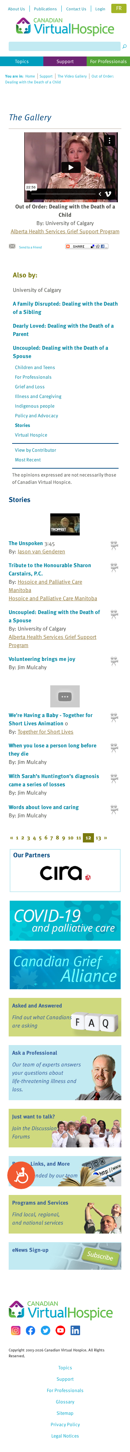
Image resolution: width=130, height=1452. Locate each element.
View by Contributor (35, 449)
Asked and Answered (37, 1005)
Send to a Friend (30, 247)
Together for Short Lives (45, 731)
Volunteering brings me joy (42, 659)
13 (98, 837)
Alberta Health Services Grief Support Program (65, 231)
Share (87, 246)
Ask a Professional (34, 1053)
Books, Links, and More (41, 1163)
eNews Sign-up (30, 1250)
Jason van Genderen (41, 551)
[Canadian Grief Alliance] (65, 969)
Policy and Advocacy (36, 415)
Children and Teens (35, 367)
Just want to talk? (33, 1116)
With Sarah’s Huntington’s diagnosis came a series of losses (54, 780)
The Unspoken (26, 543)
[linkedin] (75, 1330)
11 (78, 837)
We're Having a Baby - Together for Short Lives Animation (51, 719)
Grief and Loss (30, 386)
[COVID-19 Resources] (65, 921)
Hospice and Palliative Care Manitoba (53, 598)
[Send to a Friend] (14, 246)
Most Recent (28, 459)
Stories (22, 425)
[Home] (65, 18)
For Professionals (33, 376)
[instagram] (15, 1330)
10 (70, 837)
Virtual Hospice (31, 434)
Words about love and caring (44, 807)
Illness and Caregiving (38, 396)
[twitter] (45, 1330)
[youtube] (60, 1330)
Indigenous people (34, 405)
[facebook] (30, 1330)
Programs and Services (40, 1202)
